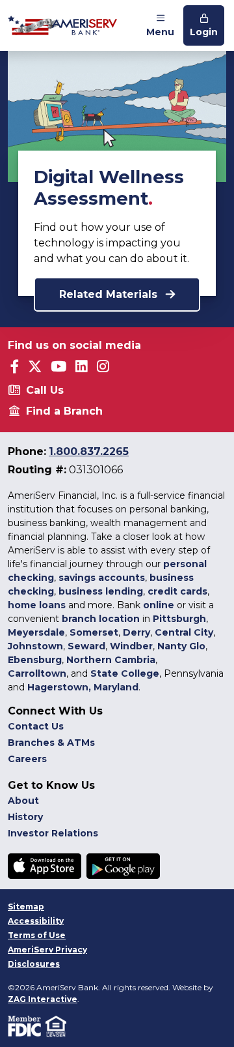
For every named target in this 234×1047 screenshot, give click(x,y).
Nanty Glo (181, 646)
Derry (136, 632)
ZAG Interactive (42, 999)
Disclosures (34, 964)
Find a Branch (64, 411)
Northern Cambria (110, 660)
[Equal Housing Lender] (57, 1025)
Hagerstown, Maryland (82, 687)
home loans (37, 605)
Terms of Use (37, 935)
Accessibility (36, 921)
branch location (101, 619)
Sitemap (26, 906)
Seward (86, 646)
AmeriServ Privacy (47, 949)
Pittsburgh (179, 619)
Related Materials (110, 294)
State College (124, 673)
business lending (100, 591)
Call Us (45, 390)
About (23, 800)
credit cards (177, 591)
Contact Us (36, 726)
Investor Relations (53, 833)
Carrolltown (37, 673)
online (158, 605)
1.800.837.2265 (89, 451)
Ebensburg (35, 660)
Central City (184, 632)
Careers (27, 759)
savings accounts (101, 577)
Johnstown (35, 646)
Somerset (94, 632)
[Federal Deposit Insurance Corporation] (27, 1025)
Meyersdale (36, 632)
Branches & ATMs (51, 742)
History (25, 817)
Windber (131, 646)
